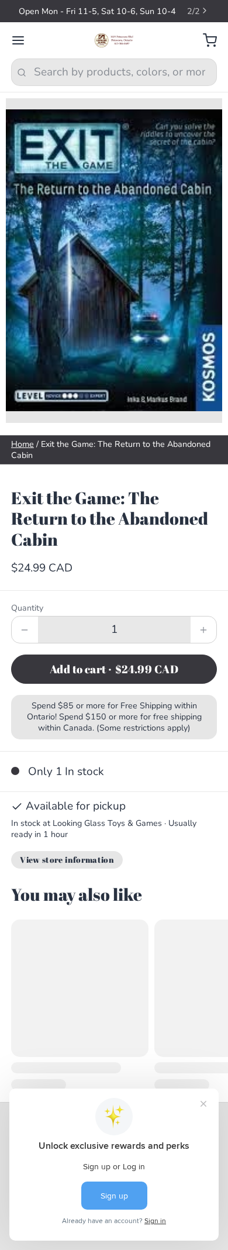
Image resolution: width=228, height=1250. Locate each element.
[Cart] (204, 40)
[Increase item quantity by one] (204, 630)
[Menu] (23, 40)
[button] (114, 669)
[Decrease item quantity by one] (25, 630)
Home (22, 444)
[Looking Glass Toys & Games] (114, 40)
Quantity (27, 608)
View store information (67, 859)
